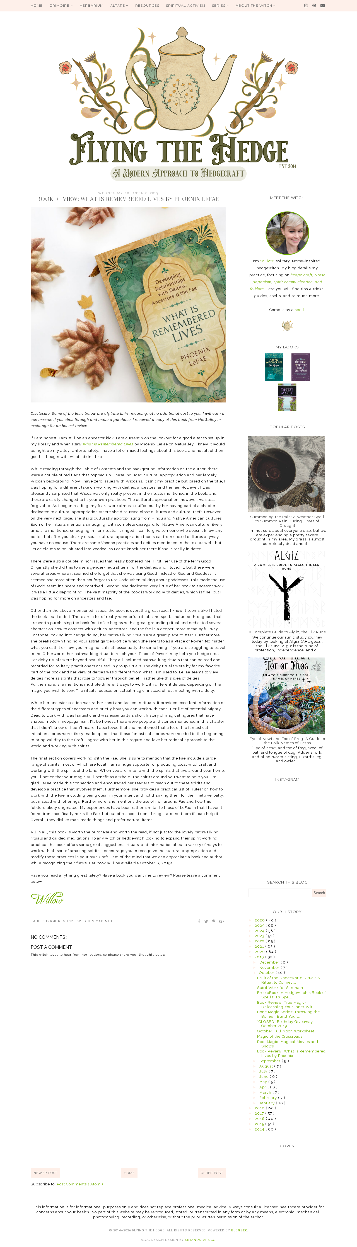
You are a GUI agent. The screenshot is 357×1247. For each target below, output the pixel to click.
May (263, 1082)
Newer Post (45, 1173)
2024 (260, 931)
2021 (260, 946)
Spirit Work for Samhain (280, 988)
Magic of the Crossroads (280, 1036)
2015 (260, 1124)
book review (60, 921)
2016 (260, 1119)
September (270, 1061)
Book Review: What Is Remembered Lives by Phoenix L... (291, 1053)
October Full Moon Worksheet (285, 1031)
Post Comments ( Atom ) (80, 1184)
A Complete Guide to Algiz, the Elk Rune (287, 632)
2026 (260, 920)
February (268, 1098)
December (270, 962)
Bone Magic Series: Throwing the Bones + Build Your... (288, 1014)
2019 (260, 957)
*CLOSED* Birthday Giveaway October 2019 (285, 1024)
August (266, 1066)
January (267, 1103)
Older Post (212, 1173)
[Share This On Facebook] (199, 921)
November (270, 967)
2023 (260, 936)
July (264, 1071)
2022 (260, 941)
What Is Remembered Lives (108, 444)
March (265, 1092)
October (267, 973)
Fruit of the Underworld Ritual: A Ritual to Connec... (288, 980)
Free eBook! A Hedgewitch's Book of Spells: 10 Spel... (291, 995)
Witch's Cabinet (95, 921)
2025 (260, 925)
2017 (260, 1113)
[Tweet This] (206, 921)
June (264, 1076)
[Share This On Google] (222, 921)
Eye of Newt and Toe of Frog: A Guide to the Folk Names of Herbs (287, 741)
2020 (260, 952)
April (264, 1087)
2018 (260, 1108)
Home (129, 1173)
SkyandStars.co (200, 1240)
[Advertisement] (128, 1121)
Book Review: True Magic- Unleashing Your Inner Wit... (286, 1004)
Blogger (239, 1230)
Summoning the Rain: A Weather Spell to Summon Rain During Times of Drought (287, 521)
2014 (260, 1129)
